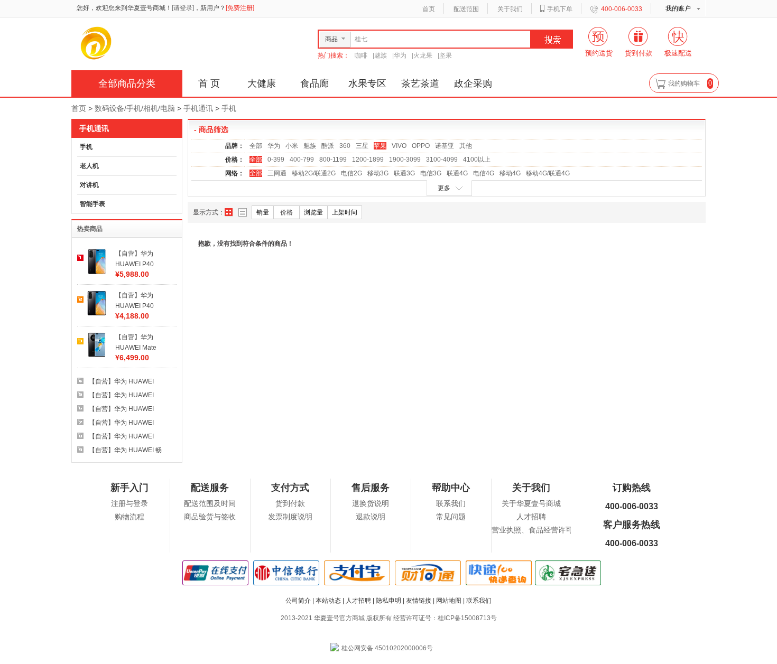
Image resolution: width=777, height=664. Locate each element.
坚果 (445, 55)
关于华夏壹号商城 (531, 504)
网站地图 (448, 600)
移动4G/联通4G (548, 173)
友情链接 (418, 600)
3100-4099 (442, 159)
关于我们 (510, 9)
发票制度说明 (290, 517)
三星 (362, 145)
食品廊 (314, 83)
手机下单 (559, 9)
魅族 (380, 55)
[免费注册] (240, 8)
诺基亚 (444, 145)
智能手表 (92, 204)
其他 (465, 145)
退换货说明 (370, 504)
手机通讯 (198, 108)
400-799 (302, 159)
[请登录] (183, 8)
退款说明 (370, 517)
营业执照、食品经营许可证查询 (543, 530)
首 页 (209, 83)
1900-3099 (405, 159)
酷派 (327, 145)
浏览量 (313, 212)
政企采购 (473, 83)
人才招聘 (531, 517)
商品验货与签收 (210, 517)
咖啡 (361, 55)
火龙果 (422, 55)
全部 (255, 145)
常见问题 (451, 517)
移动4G (510, 173)
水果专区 (367, 83)
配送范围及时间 (210, 504)
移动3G (377, 173)
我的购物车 (684, 83)
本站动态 (328, 600)
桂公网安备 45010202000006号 (387, 648)
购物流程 (129, 517)
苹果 (380, 145)
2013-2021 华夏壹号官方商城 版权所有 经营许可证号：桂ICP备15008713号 (389, 618)
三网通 (276, 173)
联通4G (457, 173)
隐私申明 (388, 600)
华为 (400, 55)
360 (344, 145)
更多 (444, 188)
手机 (228, 108)
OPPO (421, 145)
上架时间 (344, 212)
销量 (262, 212)
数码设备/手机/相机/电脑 (135, 108)
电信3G (430, 173)
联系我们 (451, 504)
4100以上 (477, 159)
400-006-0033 (621, 9)
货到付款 (290, 504)
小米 (291, 145)
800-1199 (333, 159)
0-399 (275, 159)
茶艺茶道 (420, 83)
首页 (428, 9)
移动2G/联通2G (314, 173)
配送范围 (466, 9)
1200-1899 (368, 159)
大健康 (261, 83)
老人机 (89, 166)
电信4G (483, 173)
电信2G (351, 173)
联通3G (404, 173)
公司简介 (298, 600)
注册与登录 (129, 504)
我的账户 (678, 8)
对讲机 (89, 185)
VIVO (399, 145)
